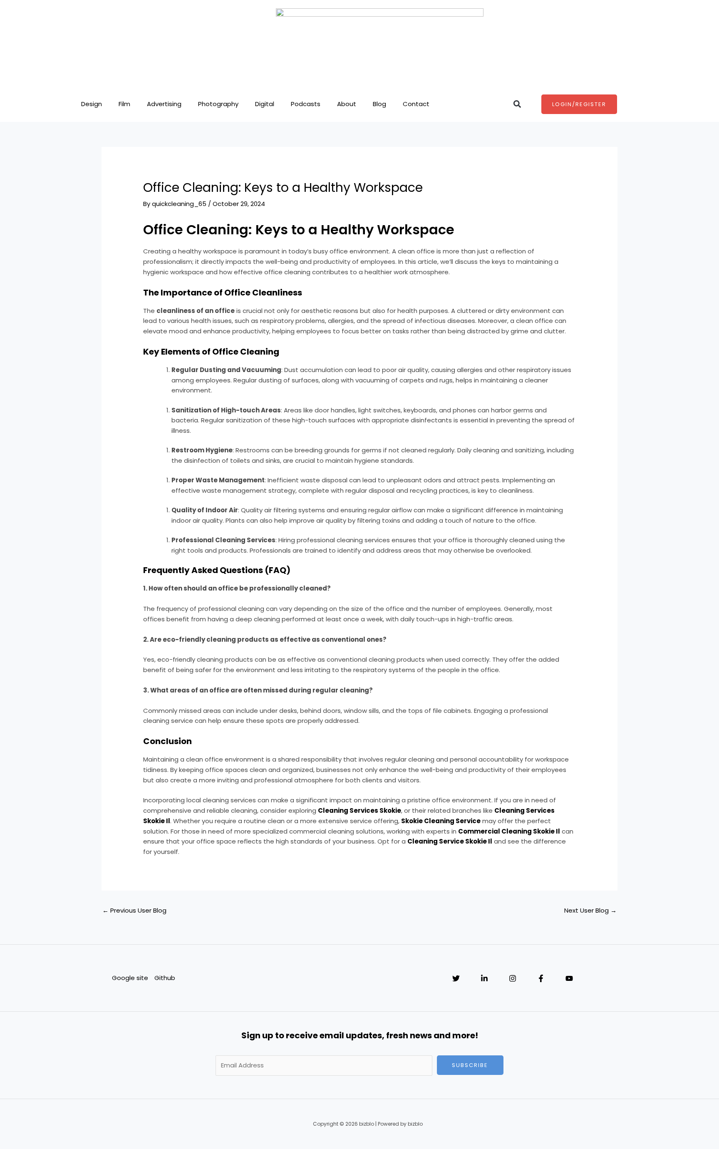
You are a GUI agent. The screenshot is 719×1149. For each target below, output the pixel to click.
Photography (218, 103)
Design (91, 103)
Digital (264, 103)
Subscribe (470, 1065)
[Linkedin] (484, 978)
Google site (130, 977)
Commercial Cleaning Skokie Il (509, 831)
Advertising (164, 103)
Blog (379, 103)
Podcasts (305, 103)
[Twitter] (456, 978)
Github (164, 977)
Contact (416, 103)
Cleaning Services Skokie (359, 810)
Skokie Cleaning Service (441, 820)
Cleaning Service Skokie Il (449, 841)
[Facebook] (541, 978)
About (346, 103)
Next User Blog (590, 910)
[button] (517, 104)
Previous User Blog (134, 910)
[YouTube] (569, 978)
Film (124, 103)
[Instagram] (512, 978)
